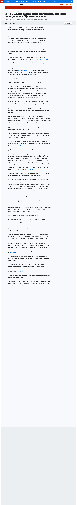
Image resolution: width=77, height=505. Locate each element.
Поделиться (69, 23)
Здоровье (54, 1)
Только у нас (31, 7)
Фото (7, 1)
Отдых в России (60, 7)
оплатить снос (15, 72)
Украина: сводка (43, 7)
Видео (11, 1)
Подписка (68, 4)
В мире (43, 1)
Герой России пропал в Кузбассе (21, 7)
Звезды (48, 1)
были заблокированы (33, 61)
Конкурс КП (49, 7)
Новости (12, 7)
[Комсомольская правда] (11, 4)
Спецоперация (18, 1)
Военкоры (37, 7)
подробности (31, 105)
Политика (25, 1)
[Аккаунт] (75, 1)
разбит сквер (33, 74)
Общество (31, 1)
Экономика (38, 1)
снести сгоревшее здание (23, 70)
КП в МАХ (54, 7)
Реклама (62, 4)
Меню (2, 1)
